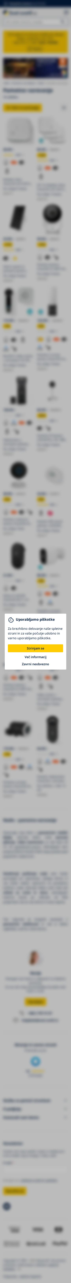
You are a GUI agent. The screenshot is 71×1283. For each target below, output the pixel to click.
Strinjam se (35, 648)
